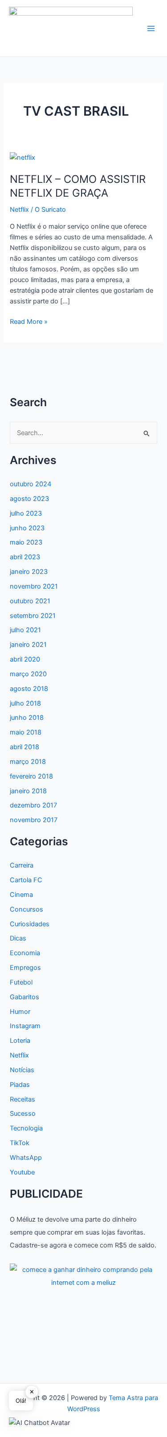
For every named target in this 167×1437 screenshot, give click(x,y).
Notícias (22, 1070)
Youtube (22, 1172)
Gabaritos (24, 997)
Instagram (25, 1026)
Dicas (18, 938)
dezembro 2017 (33, 805)
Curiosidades (29, 924)
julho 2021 (25, 630)
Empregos (25, 968)
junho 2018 (27, 718)
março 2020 (28, 674)
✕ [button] (31, 1391)
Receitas (22, 1099)
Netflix (19, 210)
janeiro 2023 (29, 572)
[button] (39, 1422)
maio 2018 (25, 732)
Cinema (21, 895)
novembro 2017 (33, 820)
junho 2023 (27, 528)
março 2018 (28, 762)
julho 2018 (25, 703)
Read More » (29, 322)
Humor (20, 1012)
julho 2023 (26, 513)
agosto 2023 (29, 499)
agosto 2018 (29, 689)
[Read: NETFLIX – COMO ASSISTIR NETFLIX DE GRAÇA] (22, 157)
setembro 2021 (33, 616)
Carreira (21, 865)
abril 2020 (25, 659)
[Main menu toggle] (151, 28)
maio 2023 (26, 542)
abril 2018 (24, 747)
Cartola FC (26, 880)
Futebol (21, 982)
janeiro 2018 (28, 791)
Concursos (26, 909)
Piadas (20, 1085)
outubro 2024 (30, 484)
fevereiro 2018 (31, 776)
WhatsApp (26, 1158)
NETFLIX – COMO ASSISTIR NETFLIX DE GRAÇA (78, 186)
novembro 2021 (34, 586)
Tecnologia (26, 1128)
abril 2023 (25, 557)
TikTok (19, 1143)
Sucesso (23, 1114)
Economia (25, 953)
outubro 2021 (30, 601)
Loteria (20, 1041)
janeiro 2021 (28, 645)
